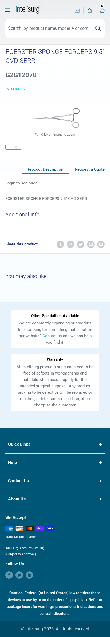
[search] (56, 28)
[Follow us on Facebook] (9, 575)
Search (14, 28)
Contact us (52, 336)
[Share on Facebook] (60, 244)
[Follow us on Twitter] (19, 575)
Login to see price (21, 183)
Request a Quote (90, 169)
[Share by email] (91, 244)
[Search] (98, 28)
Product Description (45, 169)
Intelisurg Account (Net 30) (24, 548)
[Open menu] (7, 10)
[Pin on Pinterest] (70, 244)
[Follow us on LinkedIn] (29, 575)
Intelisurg (15, 89)
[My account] (90, 12)
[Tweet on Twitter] (80, 244)
